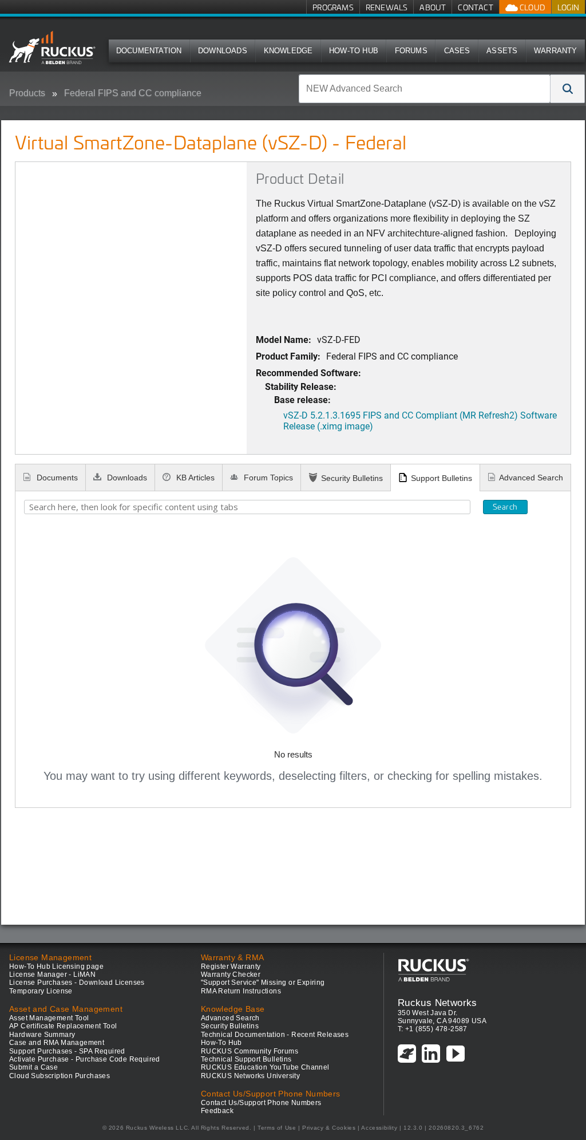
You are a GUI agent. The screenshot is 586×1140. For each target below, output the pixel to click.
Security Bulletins (352, 478)
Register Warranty (231, 967)
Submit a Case (33, 1067)
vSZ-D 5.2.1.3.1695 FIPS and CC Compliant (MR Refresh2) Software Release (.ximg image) (420, 420)
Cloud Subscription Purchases (59, 1076)
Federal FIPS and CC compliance (132, 93)
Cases (457, 50)
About (432, 7)
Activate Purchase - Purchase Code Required (84, 1059)
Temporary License (41, 991)
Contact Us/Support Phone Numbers (261, 1103)
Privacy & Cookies (328, 1128)
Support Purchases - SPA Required (67, 1051)
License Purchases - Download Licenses (77, 983)
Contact (475, 7)
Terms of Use (277, 1128)
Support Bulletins (441, 478)
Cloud (531, 7)
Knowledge (288, 50)
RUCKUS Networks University (250, 1076)
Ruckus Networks (437, 1002)
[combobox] (425, 88)
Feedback (217, 1111)
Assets (501, 50)
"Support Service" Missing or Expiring (263, 983)
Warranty (555, 50)
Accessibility (379, 1128)
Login (568, 7)
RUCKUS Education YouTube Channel (265, 1067)
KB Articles (194, 477)
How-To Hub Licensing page (56, 967)
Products (27, 93)
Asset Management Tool (49, 1018)
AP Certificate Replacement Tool (63, 1026)
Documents (56, 477)
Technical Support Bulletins (246, 1059)
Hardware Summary (42, 1035)
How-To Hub (353, 50)
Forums (411, 50)
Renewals (387, 7)
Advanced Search (531, 477)
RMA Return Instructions (241, 991)
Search (505, 507)
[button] (568, 88)
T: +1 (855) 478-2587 (433, 1029)
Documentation (149, 50)
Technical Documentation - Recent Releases (275, 1035)
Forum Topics (267, 477)
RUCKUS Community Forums (249, 1051)
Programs (333, 7)
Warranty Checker (230, 975)
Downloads (222, 50)
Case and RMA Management (56, 1043)
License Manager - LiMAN (52, 975)
